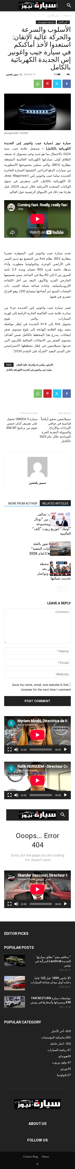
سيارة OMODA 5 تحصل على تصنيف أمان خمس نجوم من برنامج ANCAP (22, 423)
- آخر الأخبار (54, 15)
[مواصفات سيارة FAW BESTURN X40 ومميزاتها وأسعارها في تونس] (14, 1002)
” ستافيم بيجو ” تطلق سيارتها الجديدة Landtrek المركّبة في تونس (53, 961)
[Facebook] (66, 84)
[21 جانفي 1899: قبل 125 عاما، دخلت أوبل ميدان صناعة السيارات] (14, 983)
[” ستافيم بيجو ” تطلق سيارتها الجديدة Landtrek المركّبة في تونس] (14, 961)
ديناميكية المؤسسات (46, 22)
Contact (27, 1156)
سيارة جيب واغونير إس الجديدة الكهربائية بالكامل (29, 369)
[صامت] (16, 749)
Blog (35, 1156)
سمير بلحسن (12, 74)
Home (67, 15)
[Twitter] (57, 84)
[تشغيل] (65, 749)
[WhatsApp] (38, 84)
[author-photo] (38, 477)
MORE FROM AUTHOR (22, 503)
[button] (69, 5)
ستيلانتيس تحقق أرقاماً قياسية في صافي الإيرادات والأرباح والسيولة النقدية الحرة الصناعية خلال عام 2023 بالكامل (55, 430)
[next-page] (60, 588)
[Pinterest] (47, 84)
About (45, 1156)
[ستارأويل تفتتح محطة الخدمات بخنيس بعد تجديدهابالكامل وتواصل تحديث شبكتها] (60, 569)
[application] (37, 735)
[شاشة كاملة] (10, 749)
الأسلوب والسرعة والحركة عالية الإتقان (34, 364)
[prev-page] (66, 588)
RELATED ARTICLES (55, 503)
